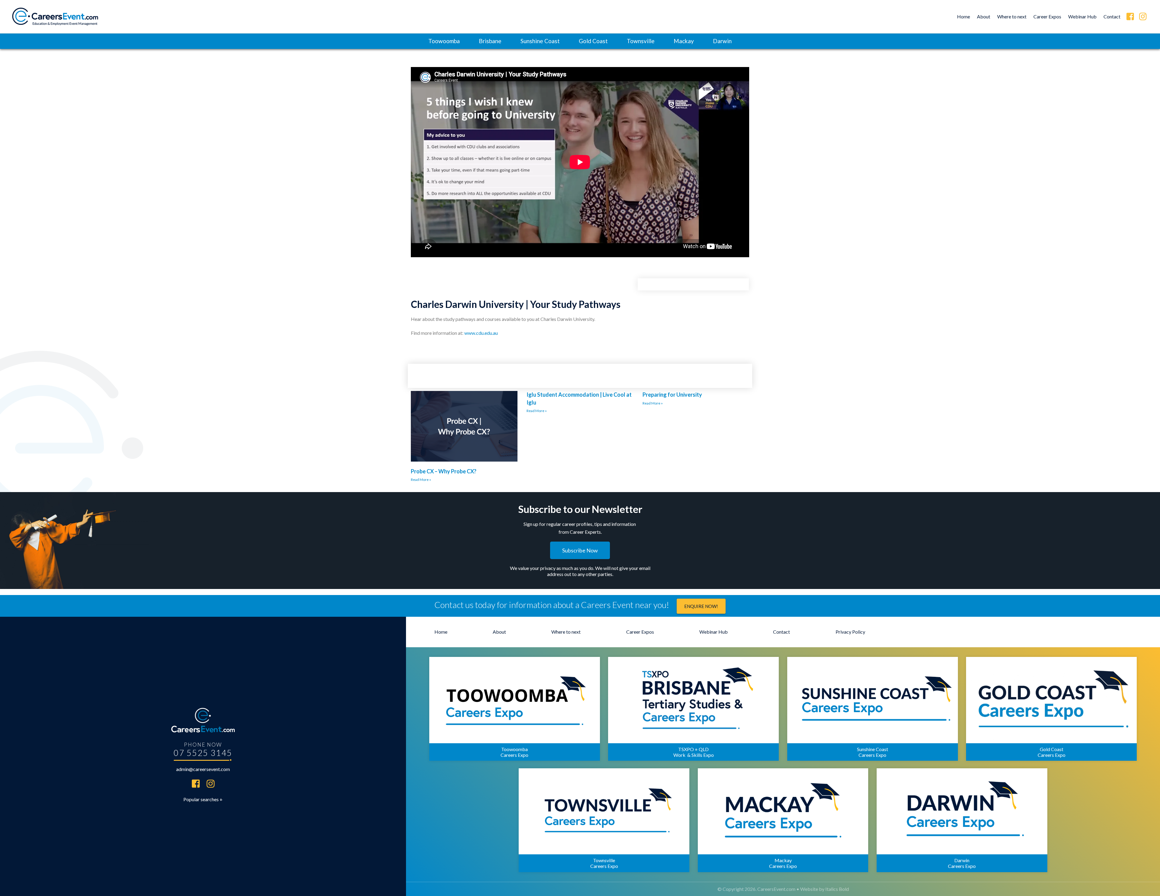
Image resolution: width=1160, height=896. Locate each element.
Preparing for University (672, 394)
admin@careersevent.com (203, 769)
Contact (1112, 16)
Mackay (684, 40)
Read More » (421, 479)
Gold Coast (593, 40)
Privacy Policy (850, 632)
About (983, 16)
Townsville (641, 40)
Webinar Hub (1082, 16)
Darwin (722, 40)
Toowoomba (444, 40)
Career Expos (1047, 16)
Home (963, 16)
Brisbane (490, 40)
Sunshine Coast (540, 40)
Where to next (1011, 16)
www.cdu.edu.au (481, 333)
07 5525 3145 (203, 753)
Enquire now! (701, 606)
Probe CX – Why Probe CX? (443, 471)
